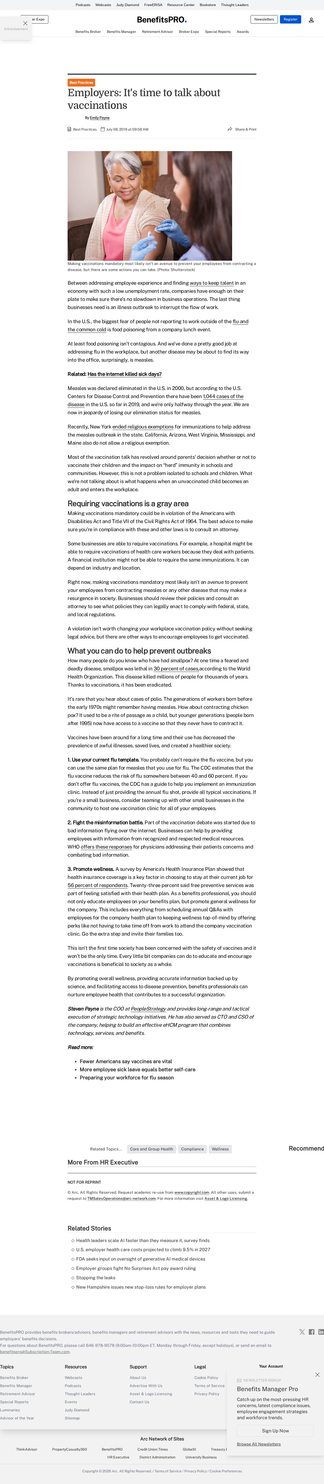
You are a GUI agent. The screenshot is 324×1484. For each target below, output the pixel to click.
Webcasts (103, 5)
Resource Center (181, 5)
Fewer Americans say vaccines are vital (126, 1061)
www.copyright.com (191, 1192)
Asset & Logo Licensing (151, 1394)
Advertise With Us (146, 1386)
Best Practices (81, 82)
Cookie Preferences (226, 1471)
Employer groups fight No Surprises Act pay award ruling (136, 1268)
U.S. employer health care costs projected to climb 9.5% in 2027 (143, 1249)
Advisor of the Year (17, 1418)
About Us (138, 1377)
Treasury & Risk (223, 1449)
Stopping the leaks (95, 1277)
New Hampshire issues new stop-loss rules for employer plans (141, 1287)
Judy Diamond (127, 5)
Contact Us (139, 1402)
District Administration (157, 1457)
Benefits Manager (16, 1386)
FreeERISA (153, 5)
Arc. (115, 1471)
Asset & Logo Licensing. (226, 1198)
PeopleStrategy (148, 1009)
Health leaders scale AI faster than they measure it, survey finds (143, 1240)
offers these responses (106, 847)
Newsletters (264, 19)
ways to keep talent (212, 283)
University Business (201, 1457)
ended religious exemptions (143, 427)
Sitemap (72, 1418)
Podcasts (83, 5)
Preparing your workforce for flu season (127, 1078)
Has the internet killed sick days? (124, 374)
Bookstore (208, 5)
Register (290, 19)
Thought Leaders (235, 5)
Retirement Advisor (17, 1394)
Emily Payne (100, 118)
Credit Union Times (152, 1449)
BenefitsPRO (112, 1449)
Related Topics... (106, 1149)
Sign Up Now (275, 1430)
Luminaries (10, 1410)
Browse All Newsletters (259, 1444)
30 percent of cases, (176, 669)
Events (71, 1402)
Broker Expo (35, 19)
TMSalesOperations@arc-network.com (121, 1198)
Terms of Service (167, 1471)
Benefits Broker (14, 1377)
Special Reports (14, 1402)
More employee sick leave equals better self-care (137, 1069)
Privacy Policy (195, 1471)
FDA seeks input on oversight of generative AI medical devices (140, 1259)
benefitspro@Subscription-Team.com (35, 1351)
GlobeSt (189, 1449)
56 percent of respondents (98, 885)
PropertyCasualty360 (69, 1449)
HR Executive (118, 1457)
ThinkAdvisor (26, 1449)
